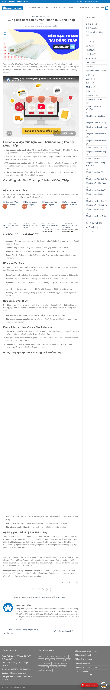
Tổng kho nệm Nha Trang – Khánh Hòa (96, 164)
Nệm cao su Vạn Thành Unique (31, 226)
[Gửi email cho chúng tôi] (105, 1)
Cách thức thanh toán (83, 671)
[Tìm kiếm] (27, 8)
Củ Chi (88, 42)
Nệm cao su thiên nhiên (38, 8)
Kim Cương (90, 58)
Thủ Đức (89, 91)
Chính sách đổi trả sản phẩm (86, 651)
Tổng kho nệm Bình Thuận (96, 141)
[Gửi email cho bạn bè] (41, 589)
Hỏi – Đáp (90, 54)
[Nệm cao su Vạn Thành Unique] (31, 211)
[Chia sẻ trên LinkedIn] (49, 589)
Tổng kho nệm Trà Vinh (95, 190)
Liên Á (88, 66)
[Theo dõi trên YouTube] (107, 1)
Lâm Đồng (90, 62)
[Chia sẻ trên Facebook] (33, 589)
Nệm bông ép (68, 8)
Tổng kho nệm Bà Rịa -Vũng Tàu (94, 107)
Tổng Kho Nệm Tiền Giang (96, 183)
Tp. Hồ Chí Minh (92, 223)
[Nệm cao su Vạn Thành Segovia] (51, 211)
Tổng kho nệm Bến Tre (94, 123)
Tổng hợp (89, 95)
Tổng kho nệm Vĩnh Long (95, 194)
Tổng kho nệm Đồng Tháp (41, 16)
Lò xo (40, 663)
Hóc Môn (89, 50)
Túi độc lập (53, 667)
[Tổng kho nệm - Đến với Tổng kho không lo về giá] (12, 8)
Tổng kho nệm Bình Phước (96, 134)
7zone (52, 656)
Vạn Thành (90, 227)
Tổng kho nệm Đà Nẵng (95, 201)
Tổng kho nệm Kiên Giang (96, 152)
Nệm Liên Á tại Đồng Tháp (64, 631)
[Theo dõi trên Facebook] (101, 1)
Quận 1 (88, 75)
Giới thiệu (80, 1)
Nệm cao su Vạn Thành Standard (11, 226)
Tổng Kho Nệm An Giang (95, 99)
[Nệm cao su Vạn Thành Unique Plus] (70, 211)
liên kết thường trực (62, 597)
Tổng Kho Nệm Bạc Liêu (95, 116)
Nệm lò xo (55, 8)
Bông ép (58, 656)
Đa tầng (41, 670)
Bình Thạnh (90, 28)
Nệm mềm (64, 663)
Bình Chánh (90, 24)
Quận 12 (89, 79)
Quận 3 (88, 83)
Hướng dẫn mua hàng (92, 1)
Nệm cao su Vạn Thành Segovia (50, 226)
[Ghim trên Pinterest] (45, 589)
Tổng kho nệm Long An (95, 158)
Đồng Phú (90, 231)
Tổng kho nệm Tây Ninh (95, 179)
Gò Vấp (89, 46)
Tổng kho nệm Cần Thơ (95, 147)
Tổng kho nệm (52, 26)
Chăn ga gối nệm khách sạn (95, 33)
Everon (41, 660)
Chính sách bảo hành (83, 655)
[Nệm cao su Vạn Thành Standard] (12, 211)
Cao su (65, 656)
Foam (47, 660)
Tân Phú (89, 87)
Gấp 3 (53, 660)
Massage (47, 663)
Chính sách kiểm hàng (83, 663)
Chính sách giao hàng (83, 659)
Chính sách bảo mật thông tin (86, 667)
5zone (46, 656)
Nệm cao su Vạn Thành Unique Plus (70, 226)
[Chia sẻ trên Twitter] (37, 589)
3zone (41, 656)
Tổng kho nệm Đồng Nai (95, 209)
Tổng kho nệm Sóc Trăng (95, 172)
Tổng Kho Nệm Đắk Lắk (95, 205)
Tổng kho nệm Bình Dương (96, 127)
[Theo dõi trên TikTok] (103, 1)
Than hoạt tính (43, 667)
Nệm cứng (55, 663)
